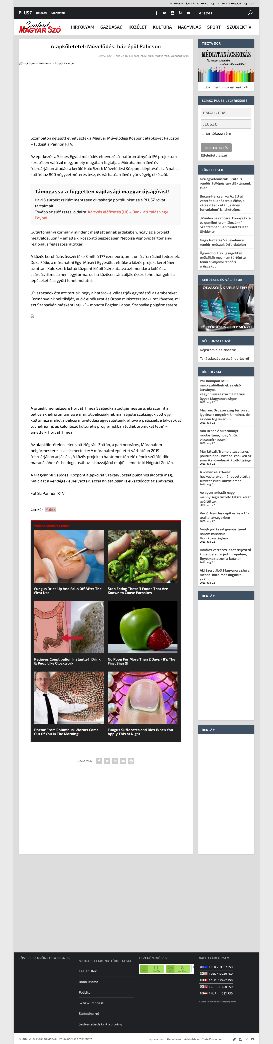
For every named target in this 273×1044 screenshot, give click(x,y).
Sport (214, 26)
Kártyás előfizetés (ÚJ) (108, 211)
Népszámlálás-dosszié (218, 350)
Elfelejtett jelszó (214, 155)
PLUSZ (25, 12)
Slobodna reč (89, 1013)
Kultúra (162, 26)
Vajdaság (176, 55)
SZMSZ (102, 55)
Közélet (138, 26)
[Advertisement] (106, 101)
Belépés (41, 12)
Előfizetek (58, 12)
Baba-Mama (88, 982)
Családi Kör (88, 971)
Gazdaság (111, 26)
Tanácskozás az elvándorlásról (224, 358)
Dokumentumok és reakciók (226, 87)
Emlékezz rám (218, 133)
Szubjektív (239, 26)
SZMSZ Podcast (91, 1003)
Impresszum (155, 1039)
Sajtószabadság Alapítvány (101, 1024)
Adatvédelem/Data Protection (203, 1039)
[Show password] (244, 124)
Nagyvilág (189, 26)
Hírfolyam (82, 26)
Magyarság (162, 55)
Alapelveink (173, 1039)
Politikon (86, 992)
